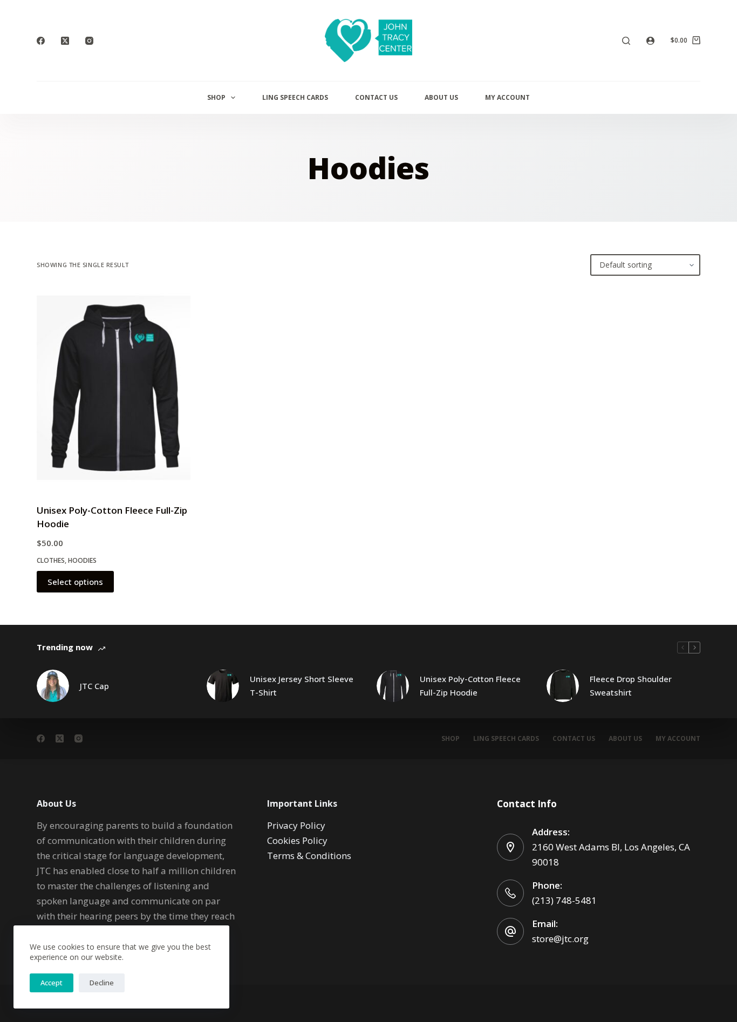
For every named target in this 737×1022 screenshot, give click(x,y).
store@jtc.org (560, 938)
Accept (51, 982)
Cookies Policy (297, 840)
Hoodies (82, 560)
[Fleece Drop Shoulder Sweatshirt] (563, 686)
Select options (75, 581)
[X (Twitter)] (65, 41)
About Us (441, 97)
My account (507, 97)
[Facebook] (41, 41)
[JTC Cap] (53, 686)
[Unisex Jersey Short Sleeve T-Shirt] (223, 686)
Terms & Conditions (309, 855)
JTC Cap (94, 685)
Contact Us (376, 97)
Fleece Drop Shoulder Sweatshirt (631, 685)
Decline (102, 982)
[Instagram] (89, 41)
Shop (216, 97)
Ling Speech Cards (295, 97)
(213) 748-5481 (564, 900)
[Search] (626, 41)
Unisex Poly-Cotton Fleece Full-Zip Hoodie (470, 685)
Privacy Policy (296, 825)
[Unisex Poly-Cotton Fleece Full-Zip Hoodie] (113, 389)
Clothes (51, 560)
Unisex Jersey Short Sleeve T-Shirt (301, 685)
